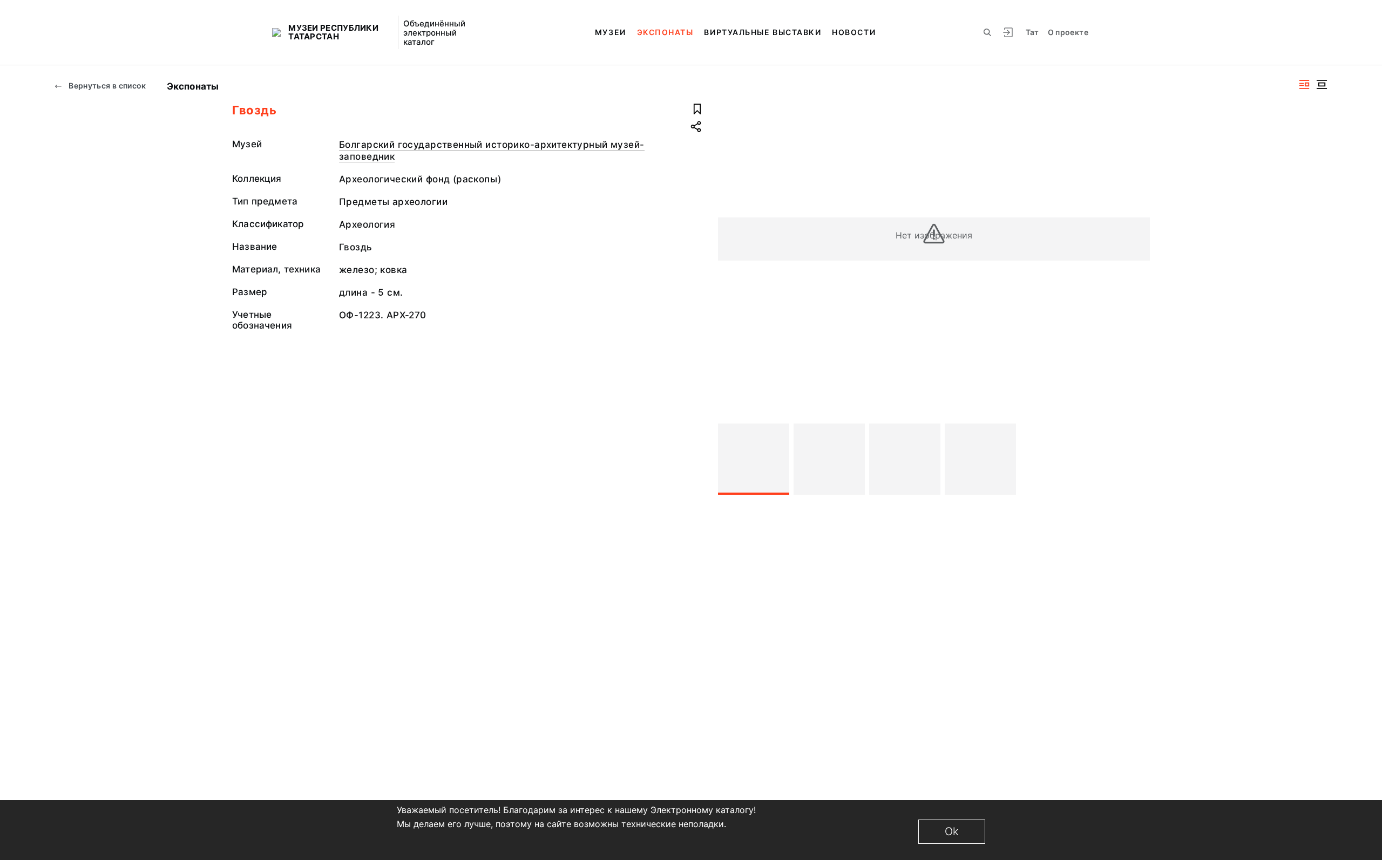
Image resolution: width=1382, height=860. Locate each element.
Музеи (610, 32)
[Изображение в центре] (1321, 84)
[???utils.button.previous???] (731, 459)
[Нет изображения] (753, 459)
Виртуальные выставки (762, 32)
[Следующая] (1137, 459)
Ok (952, 831)
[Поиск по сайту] (987, 32)
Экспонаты (665, 32)
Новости (854, 32)
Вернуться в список (106, 85)
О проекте (1068, 32)
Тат (1032, 32)
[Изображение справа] (1304, 84)
